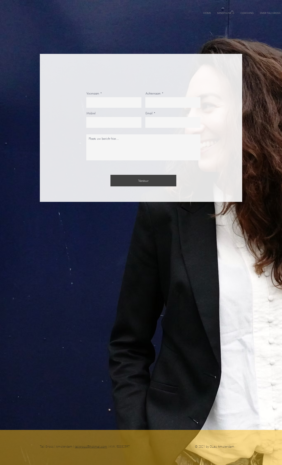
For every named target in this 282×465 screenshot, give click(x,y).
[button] (247, 13)
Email (149, 113)
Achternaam (153, 93)
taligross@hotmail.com (91, 446)
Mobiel (91, 113)
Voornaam (92, 93)
